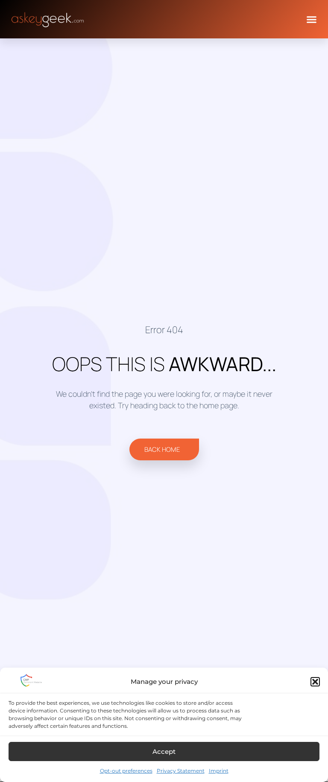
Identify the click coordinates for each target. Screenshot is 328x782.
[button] (315, 681)
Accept (164, 751)
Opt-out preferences (126, 770)
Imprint (218, 770)
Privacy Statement (181, 770)
